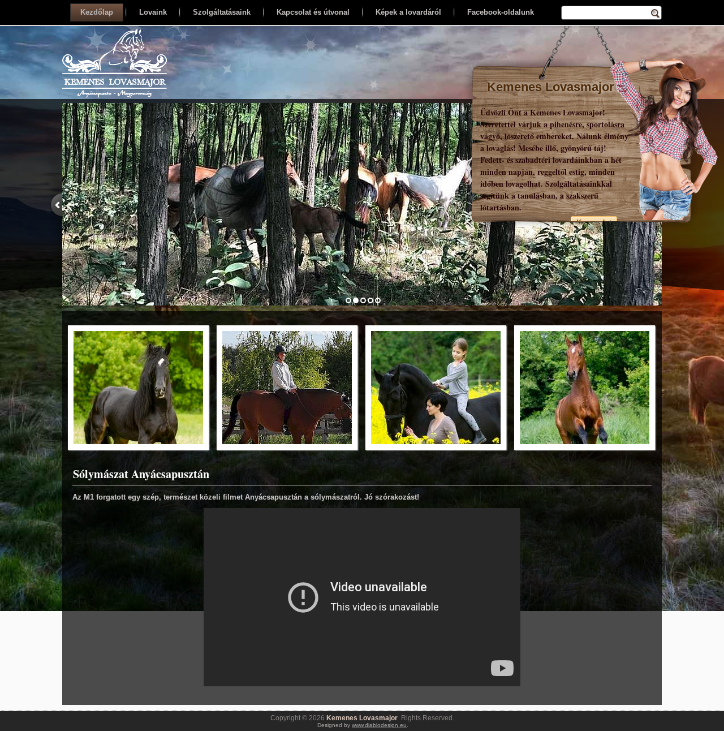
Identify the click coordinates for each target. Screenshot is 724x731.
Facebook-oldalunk (500, 12)
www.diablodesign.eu (379, 725)
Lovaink (153, 12)
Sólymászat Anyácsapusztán (141, 474)
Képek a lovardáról (408, 12)
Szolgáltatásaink (222, 12)
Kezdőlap (96, 12)
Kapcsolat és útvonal (313, 12)
